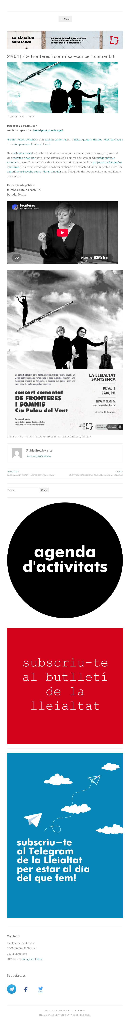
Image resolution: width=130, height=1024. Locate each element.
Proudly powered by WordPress (65, 1010)
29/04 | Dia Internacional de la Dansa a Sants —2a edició (96, 473)
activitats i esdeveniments (38, 436)
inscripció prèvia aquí (47, 130)
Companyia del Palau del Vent (32, 144)
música (86, 436)
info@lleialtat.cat (33, 959)
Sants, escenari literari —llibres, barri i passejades (30, 473)
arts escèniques (69, 436)
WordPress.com (80, 1014)
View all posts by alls (38, 456)
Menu (66, 19)
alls (31, 116)
